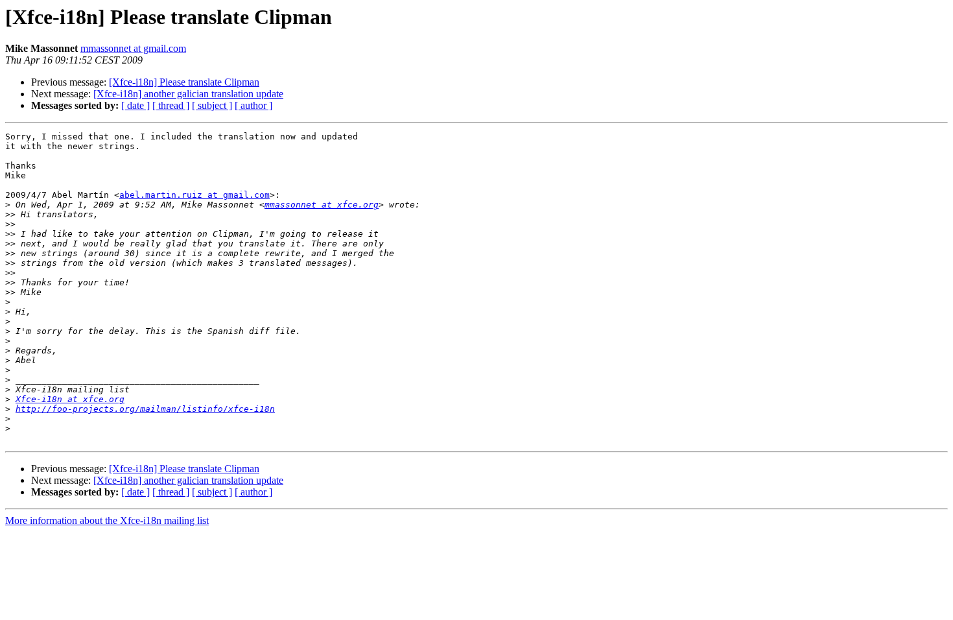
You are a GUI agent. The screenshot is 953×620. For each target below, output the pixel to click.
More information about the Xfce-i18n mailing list (107, 520)
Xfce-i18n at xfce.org (70, 399)
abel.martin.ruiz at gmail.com (194, 195)
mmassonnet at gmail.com (133, 48)
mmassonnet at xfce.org (322, 204)
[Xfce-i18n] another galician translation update (188, 93)
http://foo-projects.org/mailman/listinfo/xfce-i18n (145, 409)
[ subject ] (212, 105)
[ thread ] (170, 105)
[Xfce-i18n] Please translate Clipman (184, 82)
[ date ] (135, 105)
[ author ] (253, 105)
